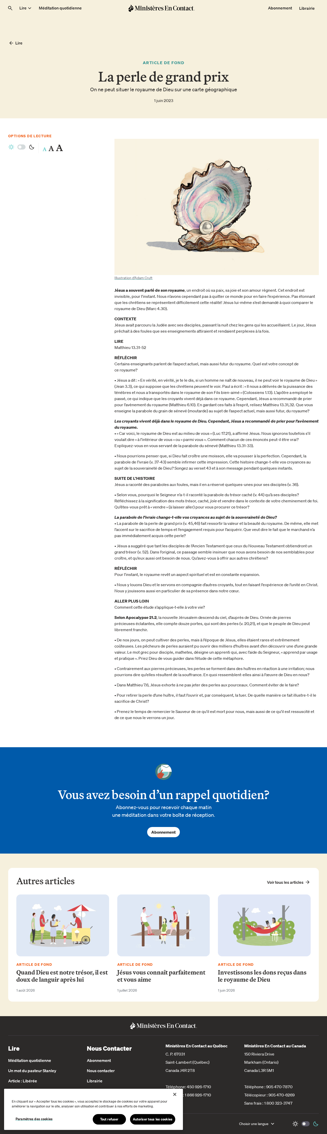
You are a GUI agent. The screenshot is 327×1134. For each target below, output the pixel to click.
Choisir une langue (253, 1123)
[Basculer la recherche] (10, 8)
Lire (18, 43)
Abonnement (163, 832)
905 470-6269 (281, 1094)
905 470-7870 (279, 1086)
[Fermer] (174, 1094)
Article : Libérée (22, 1080)
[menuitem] (26, 8)
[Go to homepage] (161, 8)
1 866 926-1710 (198, 1094)
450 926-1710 (199, 1086)
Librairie (94, 1080)
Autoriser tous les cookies (152, 1119)
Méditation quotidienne (29, 1060)
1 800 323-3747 (278, 1103)
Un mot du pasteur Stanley (32, 1070)
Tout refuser (109, 1119)
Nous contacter (101, 1070)
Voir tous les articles (285, 882)
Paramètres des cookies (34, 1119)
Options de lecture (30, 135)
